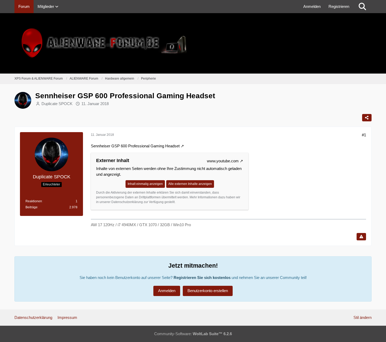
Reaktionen (33, 201)
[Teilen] (367, 117)
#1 (364, 135)
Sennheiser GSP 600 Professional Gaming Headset (135, 146)
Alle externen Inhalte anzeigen (190, 184)
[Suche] (362, 6)
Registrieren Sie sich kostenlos (202, 277)
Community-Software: (193, 333)
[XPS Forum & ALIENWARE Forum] (193, 43)
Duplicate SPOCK (56, 103)
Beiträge (31, 207)
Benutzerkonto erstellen (207, 290)
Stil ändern (362, 317)
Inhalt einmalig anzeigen (145, 184)
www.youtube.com (223, 161)
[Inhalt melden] (361, 236)
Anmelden (312, 6)
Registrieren (338, 6)
